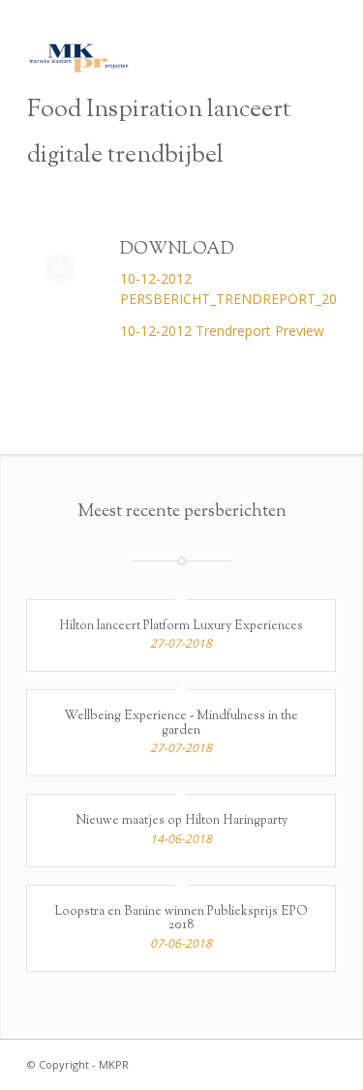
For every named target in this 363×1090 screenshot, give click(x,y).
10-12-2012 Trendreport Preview (222, 330)
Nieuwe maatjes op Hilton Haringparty (181, 821)
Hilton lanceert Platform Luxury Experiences (181, 626)
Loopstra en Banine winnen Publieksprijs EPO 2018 (181, 918)
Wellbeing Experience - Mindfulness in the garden (181, 723)
